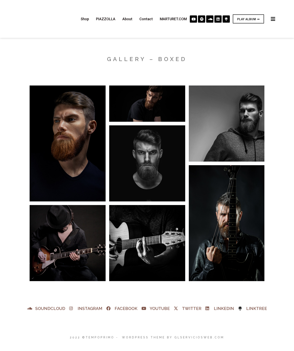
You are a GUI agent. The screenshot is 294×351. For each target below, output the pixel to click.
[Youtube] (193, 19)
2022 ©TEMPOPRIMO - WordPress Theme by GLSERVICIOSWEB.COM (147, 337)
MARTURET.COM (173, 19)
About (127, 19)
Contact (146, 19)
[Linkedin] (218, 19)
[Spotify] (201, 19)
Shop (85, 19)
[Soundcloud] (209, 19)
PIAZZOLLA (105, 19)
